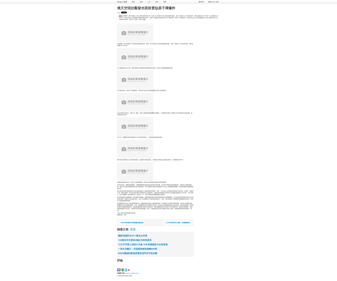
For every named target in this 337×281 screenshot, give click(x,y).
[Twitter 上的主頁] (125, 270)
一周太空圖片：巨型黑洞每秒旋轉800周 (137, 248)
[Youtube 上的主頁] (128, 270)
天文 (118, 13)
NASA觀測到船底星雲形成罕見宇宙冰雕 (137, 253)
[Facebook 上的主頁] (118, 270)
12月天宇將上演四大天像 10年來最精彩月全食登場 (143, 244)
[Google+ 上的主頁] (121, 270)
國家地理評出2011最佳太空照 (132, 235)
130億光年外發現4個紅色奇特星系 (135, 240)
